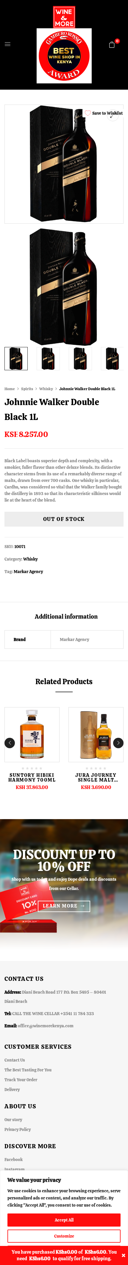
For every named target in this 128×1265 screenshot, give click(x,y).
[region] (64, 1217)
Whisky (46, 388)
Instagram (14, 1169)
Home (9, 388)
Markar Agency (28, 571)
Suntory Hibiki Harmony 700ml (32, 777)
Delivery (12, 1089)
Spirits (27, 388)
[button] (112, 44)
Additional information (66, 616)
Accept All (64, 1220)
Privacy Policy (17, 1129)
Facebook (13, 1159)
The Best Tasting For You (27, 1070)
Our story (13, 1119)
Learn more (60, 906)
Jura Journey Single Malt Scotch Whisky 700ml (96, 782)
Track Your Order (20, 1079)
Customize (64, 1236)
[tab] (66, 616)
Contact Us (14, 1060)
